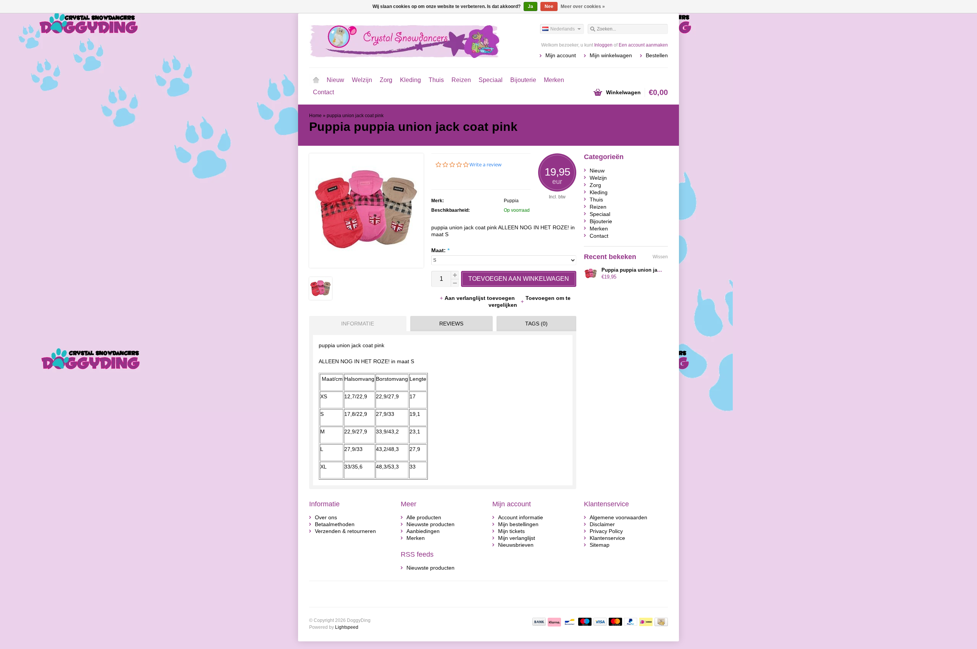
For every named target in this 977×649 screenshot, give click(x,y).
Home (316, 80)
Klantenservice (607, 538)
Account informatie (520, 517)
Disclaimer (602, 524)
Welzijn (362, 80)
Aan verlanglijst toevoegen (480, 298)
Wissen (660, 256)
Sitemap (599, 545)
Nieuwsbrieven (516, 545)
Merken (554, 80)
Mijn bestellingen (518, 524)
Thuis (436, 80)
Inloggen (603, 45)
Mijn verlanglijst (516, 538)
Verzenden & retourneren (345, 531)
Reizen (461, 80)
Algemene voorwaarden (618, 517)
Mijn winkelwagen (611, 55)
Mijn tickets (511, 531)
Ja (530, 6)
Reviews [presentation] (451, 323)
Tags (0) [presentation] (536, 323)
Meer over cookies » (583, 6)
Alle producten (423, 517)
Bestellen (657, 55)
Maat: (440, 250)
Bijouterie (523, 80)
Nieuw (335, 80)
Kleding (410, 80)
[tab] (355, 323)
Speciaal (491, 80)
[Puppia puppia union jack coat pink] (320, 298)
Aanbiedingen (423, 531)
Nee (549, 6)
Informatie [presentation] (357, 323)
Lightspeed (346, 627)
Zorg (386, 80)
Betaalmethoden (335, 524)
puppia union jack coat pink (355, 115)
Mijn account (560, 55)
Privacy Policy (606, 531)
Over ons (326, 517)
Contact (323, 92)
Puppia (511, 200)
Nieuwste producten (430, 524)
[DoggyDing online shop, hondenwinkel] (398, 40)
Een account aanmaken (643, 45)
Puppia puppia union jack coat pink (643, 270)
